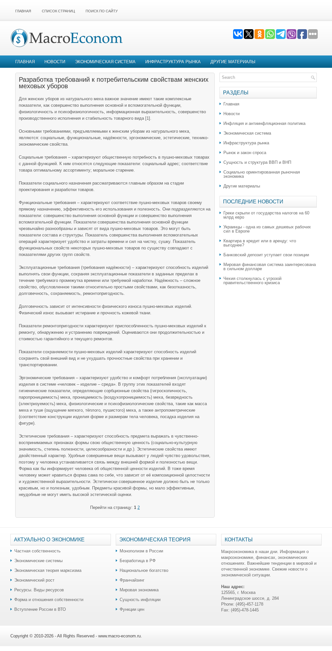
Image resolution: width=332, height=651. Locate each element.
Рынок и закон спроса (244, 152)
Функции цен (132, 609)
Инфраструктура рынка (173, 61)
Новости (54, 61)
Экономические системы (38, 560)
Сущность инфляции (140, 599)
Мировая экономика (139, 589)
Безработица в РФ (138, 560)
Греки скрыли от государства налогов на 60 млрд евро (266, 215)
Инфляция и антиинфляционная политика (264, 123)
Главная (23, 11)
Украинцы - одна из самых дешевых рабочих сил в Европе (267, 229)
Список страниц (58, 11)
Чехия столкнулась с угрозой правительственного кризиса (252, 280)
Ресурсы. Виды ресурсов (39, 589)
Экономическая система (105, 61)
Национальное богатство (144, 570)
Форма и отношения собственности (48, 599)
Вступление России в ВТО (40, 609)
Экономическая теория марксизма (47, 570)
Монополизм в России (141, 551)
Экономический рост (34, 580)
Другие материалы (232, 61)
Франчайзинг (132, 580)
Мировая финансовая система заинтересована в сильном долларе (269, 266)
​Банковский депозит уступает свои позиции (266, 254)
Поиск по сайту (102, 11)
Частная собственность (37, 551)
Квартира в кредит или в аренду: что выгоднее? (259, 242)
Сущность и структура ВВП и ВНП (257, 162)
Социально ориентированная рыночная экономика (261, 174)
